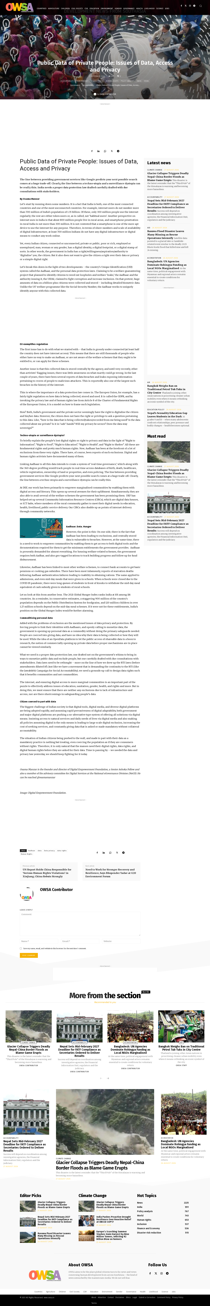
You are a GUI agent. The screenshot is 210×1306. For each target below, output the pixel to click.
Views (146, 81)
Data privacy (49, 851)
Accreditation (154, 258)
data (40, 851)
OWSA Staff (181, 1065)
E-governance (97, 81)
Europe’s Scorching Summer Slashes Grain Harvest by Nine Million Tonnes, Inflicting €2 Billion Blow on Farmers (112, 1235)
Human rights (112, 81)
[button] (200, 6)
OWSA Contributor (108, 94)
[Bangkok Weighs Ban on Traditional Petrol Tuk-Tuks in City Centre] (181, 1026)
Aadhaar (31, 851)
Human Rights (26, 854)
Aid (148, 228)
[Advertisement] (105, 125)
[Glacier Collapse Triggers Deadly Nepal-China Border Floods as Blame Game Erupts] (168, 452)
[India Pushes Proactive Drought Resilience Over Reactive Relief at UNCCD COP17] (86, 1220)
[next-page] (108, 1078)
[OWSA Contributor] (95, 94)
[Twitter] (185, 5)
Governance (75, 85)
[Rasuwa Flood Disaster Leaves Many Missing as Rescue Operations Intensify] (28, 1237)
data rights (62, 851)
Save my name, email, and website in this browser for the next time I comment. (54, 948)
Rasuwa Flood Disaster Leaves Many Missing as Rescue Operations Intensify (165, 234)
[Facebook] (181, 5)
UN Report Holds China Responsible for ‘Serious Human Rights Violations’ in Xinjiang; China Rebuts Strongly (47, 873)
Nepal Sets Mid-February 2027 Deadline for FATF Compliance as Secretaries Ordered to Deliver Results (79, 1051)
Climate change (154, 170)
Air (148, 382)
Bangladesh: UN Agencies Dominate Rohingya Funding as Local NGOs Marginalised (167, 265)
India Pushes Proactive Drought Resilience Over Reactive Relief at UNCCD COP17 (113, 1219)
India (139, 81)
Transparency (82, 81)
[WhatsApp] (105, 151)
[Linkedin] (98, 151)
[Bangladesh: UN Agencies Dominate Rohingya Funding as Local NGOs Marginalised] (130, 1026)
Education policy (155, 409)
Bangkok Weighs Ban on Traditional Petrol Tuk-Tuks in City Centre (166, 389)
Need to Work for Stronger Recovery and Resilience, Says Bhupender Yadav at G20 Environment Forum (110, 873)
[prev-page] (101, 1078)
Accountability (67, 81)
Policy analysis (128, 81)
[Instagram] (189, 5)
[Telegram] (194, 5)
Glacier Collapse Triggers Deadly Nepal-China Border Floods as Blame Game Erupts (168, 177)
